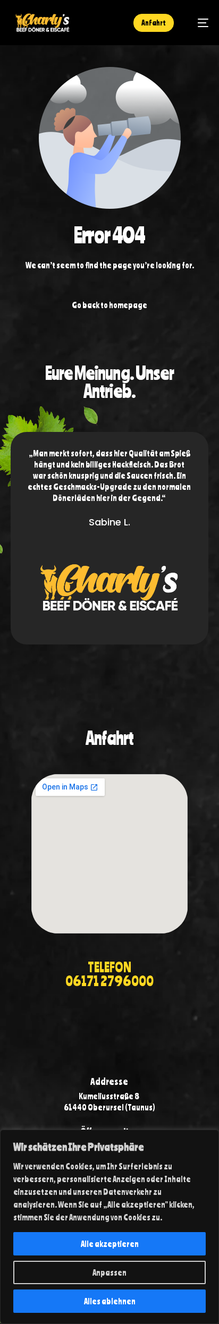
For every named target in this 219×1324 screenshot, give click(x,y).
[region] (109, 1227)
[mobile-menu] (197, 23)
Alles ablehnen (110, 1301)
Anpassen (109, 1272)
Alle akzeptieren (110, 1244)
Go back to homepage (109, 305)
